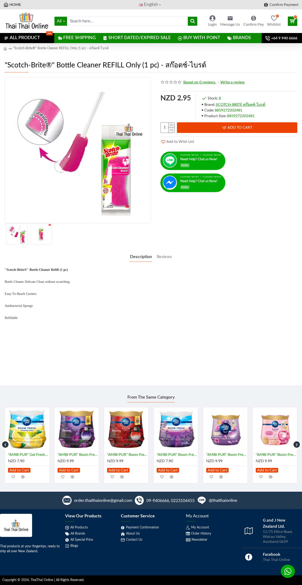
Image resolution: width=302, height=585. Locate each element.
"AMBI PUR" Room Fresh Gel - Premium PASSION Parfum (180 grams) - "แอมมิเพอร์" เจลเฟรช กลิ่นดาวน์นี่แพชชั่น (127, 455)
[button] (5, 445)
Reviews (164, 257)
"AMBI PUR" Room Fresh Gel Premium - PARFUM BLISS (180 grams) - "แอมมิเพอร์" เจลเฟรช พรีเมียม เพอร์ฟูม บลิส (276, 455)
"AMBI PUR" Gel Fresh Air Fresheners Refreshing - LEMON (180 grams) (28, 455)
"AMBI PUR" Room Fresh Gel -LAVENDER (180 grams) (177, 455)
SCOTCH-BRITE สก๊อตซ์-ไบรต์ (240, 105)
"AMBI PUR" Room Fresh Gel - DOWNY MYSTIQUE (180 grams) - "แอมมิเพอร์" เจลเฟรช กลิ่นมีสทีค (78, 455)
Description (141, 257)
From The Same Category (151, 397)
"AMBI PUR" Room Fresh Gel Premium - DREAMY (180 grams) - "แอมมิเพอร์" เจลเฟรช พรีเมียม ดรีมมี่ (226, 455)
